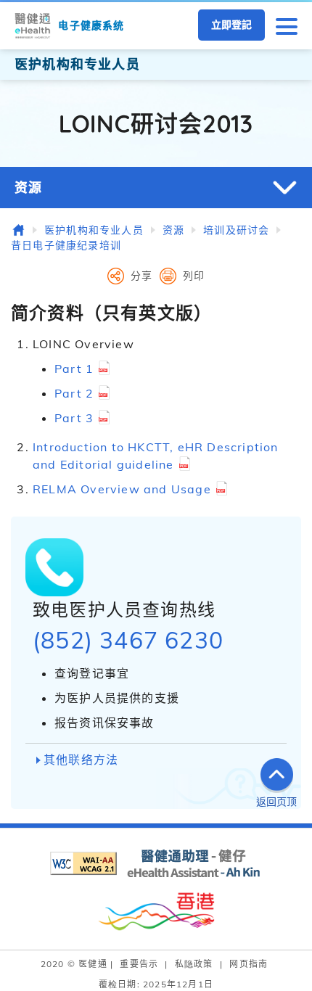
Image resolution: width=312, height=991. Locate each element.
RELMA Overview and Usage (122, 489)
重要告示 (139, 963)
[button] (286, 25)
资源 (28, 187)
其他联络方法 (81, 759)
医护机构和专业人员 (94, 230)
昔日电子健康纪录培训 (66, 245)
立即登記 (231, 24)
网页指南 (248, 963)
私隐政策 (194, 963)
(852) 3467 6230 (128, 639)
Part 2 (74, 393)
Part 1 (74, 368)
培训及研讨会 (236, 230)
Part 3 (74, 418)
